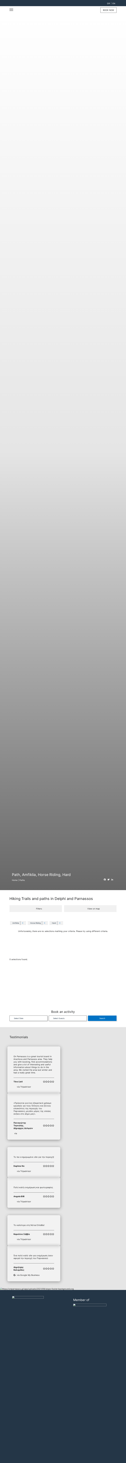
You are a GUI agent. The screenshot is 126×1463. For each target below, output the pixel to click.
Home (15, 880)
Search (102, 1018)
